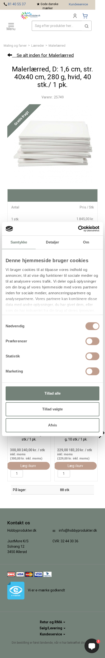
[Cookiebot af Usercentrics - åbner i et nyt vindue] (78, 228)
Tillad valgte (52, 409)
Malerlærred (57, 45)
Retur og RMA (51, 622)
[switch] (92, 341)
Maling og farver (15, 45)
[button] (87, 26)
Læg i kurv (28, 466)
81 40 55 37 (17, 4)
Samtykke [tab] (18, 242)
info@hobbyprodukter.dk (78, 530)
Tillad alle (52, 393)
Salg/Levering (51, 628)
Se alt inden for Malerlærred (43, 55)
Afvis (52, 425)
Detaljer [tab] (52, 242)
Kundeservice (78, 4)
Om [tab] (86, 242)
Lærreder (37, 45)
